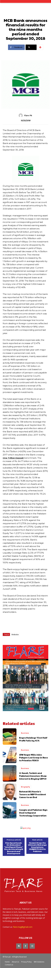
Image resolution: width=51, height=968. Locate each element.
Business (25, 733)
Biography (25, 787)
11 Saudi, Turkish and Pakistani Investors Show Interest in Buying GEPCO (33, 776)
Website (15, 635)
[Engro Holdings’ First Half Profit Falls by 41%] (9, 736)
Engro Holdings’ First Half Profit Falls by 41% (33, 739)
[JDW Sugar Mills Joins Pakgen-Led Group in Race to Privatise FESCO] (9, 755)
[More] (40, 47)
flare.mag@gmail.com (22, 927)
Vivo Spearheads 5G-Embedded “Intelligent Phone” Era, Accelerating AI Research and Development (13, 848)
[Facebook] (25, 946)
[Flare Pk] (21, 115)
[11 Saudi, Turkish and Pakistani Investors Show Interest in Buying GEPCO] (9, 773)
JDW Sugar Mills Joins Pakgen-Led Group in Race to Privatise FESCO (33, 757)
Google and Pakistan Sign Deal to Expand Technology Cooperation (33, 812)
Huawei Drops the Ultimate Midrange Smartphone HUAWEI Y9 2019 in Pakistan (37, 847)
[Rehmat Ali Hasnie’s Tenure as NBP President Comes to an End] (9, 792)
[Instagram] (32, 946)
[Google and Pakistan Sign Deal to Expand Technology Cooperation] (9, 810)
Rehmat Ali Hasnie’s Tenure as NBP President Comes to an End (32, 794)
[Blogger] (18, 946)
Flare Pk (28, 115)
